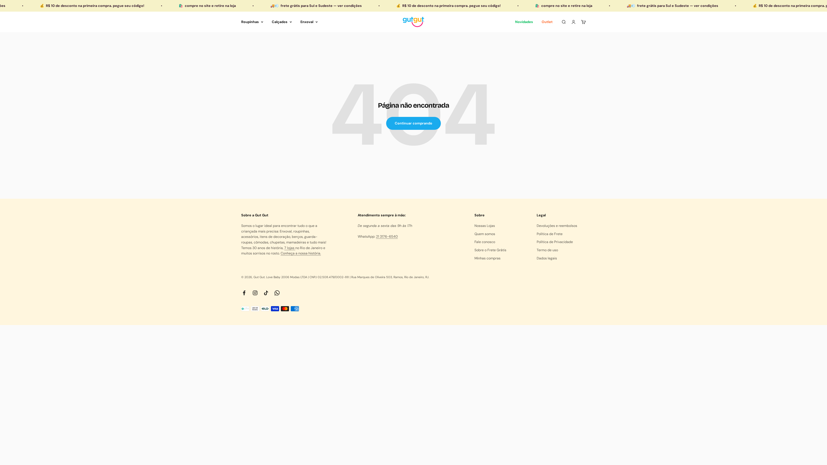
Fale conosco (484, 242)
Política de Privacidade (555, 242)
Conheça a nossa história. (301, 253)
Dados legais (547, 258)
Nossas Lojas (484, 225)
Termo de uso (547, 250)
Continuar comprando (413, 123)
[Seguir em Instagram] (255, 293)
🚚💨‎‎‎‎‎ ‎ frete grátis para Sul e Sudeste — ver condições (272, 5)
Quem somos (484, 234)
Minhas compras (487, 258)
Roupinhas (250, 22)
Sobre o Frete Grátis (490, 250)
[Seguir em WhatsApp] (277, 293)
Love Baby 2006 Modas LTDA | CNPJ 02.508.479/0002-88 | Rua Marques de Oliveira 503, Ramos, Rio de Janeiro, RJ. (347, 277)
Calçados (280, 22)
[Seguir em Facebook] (244, 293)
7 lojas (289, 248)
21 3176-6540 (387, 236)
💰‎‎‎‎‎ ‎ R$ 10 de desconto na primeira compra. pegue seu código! (404, 5)
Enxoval (306, 22)
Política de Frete (550, 234)
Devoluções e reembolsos (557, 225)
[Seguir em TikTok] (266, 293)
